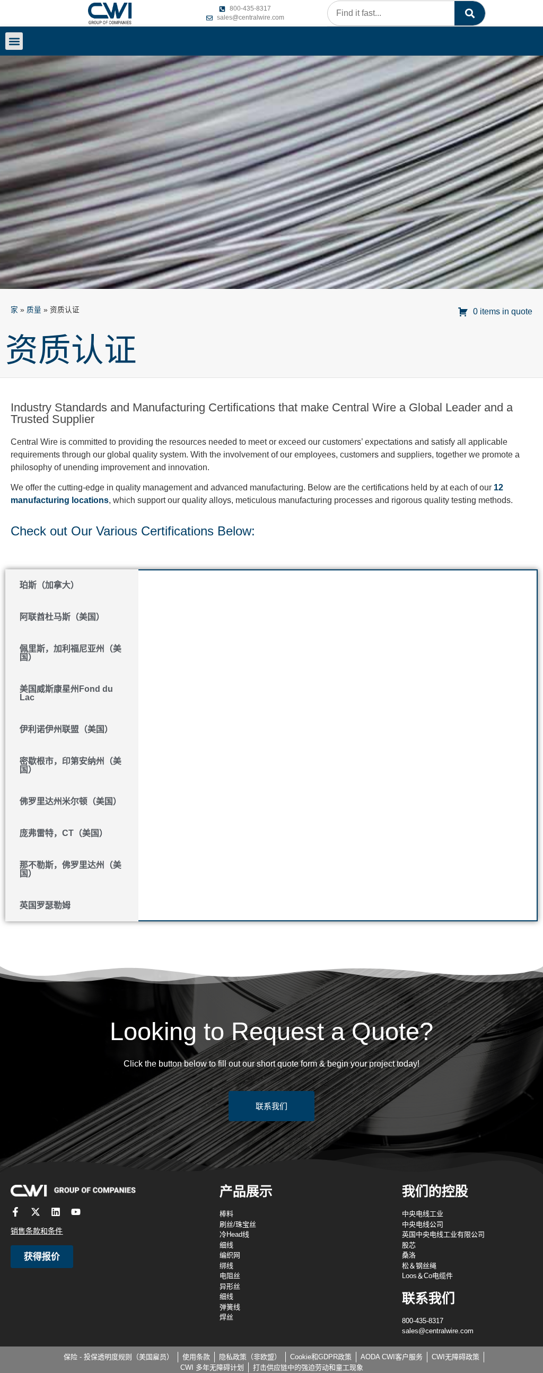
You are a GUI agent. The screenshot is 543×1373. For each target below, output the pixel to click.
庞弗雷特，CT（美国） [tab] (64, 833)
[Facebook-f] (15, 1212)
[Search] (469, 13)
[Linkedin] (55, 1212)
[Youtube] (76, 1212)
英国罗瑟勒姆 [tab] (45, 905)
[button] (14, 41)
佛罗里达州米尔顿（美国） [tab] (70, 801)
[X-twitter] (35, 1212)
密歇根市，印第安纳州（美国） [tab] (70, 765)
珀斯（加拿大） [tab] (49, 584)
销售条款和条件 (37, 1231)
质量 (34, 310)
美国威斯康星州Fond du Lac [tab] (66, 693)
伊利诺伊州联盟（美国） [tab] (66, 729)
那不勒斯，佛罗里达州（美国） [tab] (70, 869)
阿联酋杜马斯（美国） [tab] (62, 616)
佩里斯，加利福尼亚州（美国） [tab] (70, 653)
